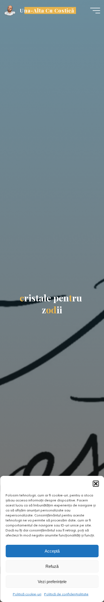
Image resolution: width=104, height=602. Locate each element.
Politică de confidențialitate (66, 594)
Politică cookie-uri (27, 594)
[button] (95, 483)
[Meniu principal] (95, 10)
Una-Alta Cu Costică (47, 10)
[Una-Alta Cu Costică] (10, 10)
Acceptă (52, 551)
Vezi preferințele (52, 581)
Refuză (52, 566)
